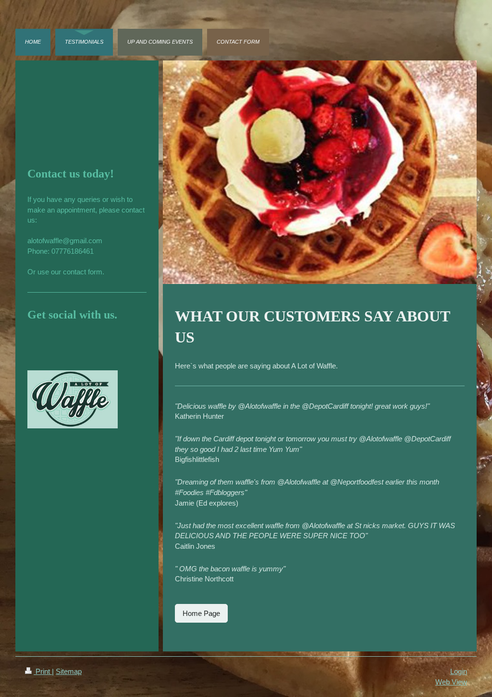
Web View (451, 682)
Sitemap (69, 671)
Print (43, 671)
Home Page (201, 613)
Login (458, 671)
